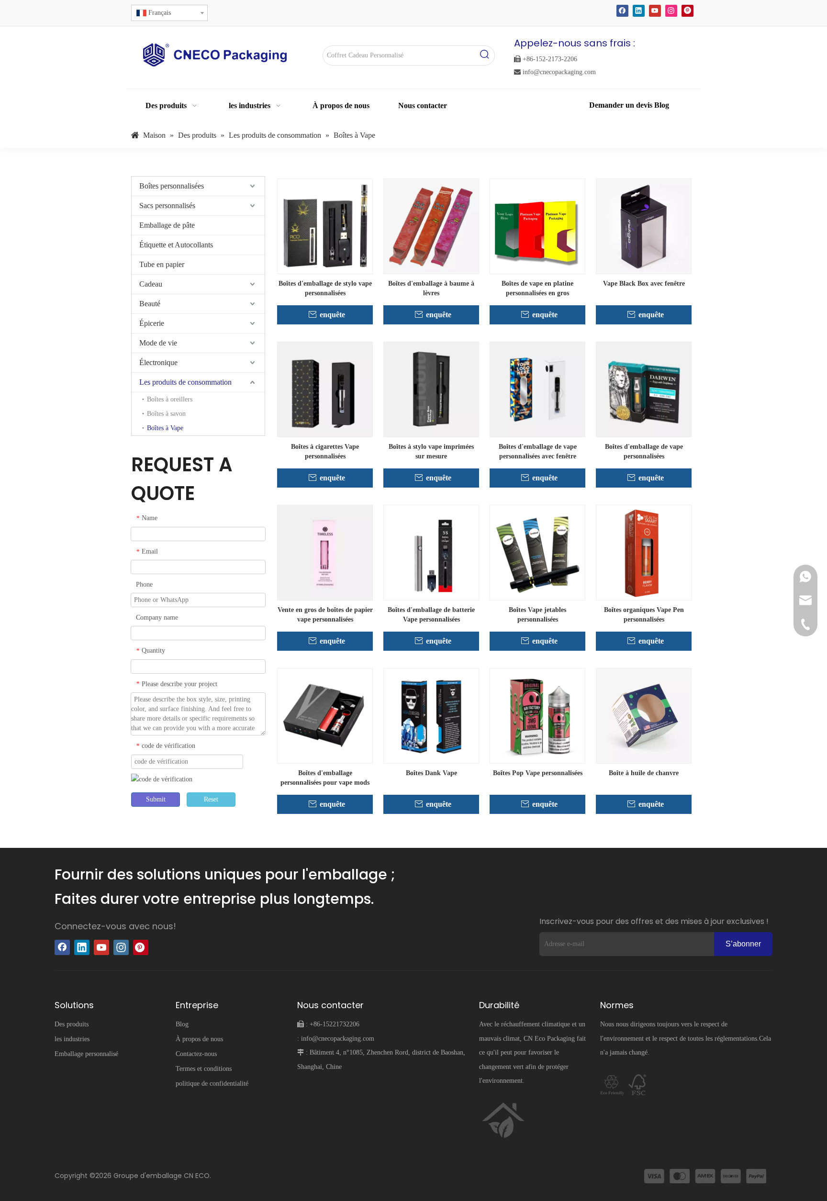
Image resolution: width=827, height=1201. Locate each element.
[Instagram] (671, 11)
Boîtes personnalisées (171, 186)
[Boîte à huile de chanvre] (643, 715)
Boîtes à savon (166, 413)
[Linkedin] (639, 11)
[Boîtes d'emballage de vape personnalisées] (643, 388)
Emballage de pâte (167, 225)
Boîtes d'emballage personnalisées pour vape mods (324, 777)
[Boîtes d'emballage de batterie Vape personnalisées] (431, 552)
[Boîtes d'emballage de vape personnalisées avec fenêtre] (537, 388)
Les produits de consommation (185, 382)
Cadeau (150, 284)
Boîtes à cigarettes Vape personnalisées (325, 451)
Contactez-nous (196, 1053)
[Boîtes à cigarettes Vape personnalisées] (325, 388)
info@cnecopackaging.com (555, 72)
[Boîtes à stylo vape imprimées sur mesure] (431, 388)
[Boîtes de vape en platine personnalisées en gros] (537, 225)
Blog (661, 105)
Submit (156, 799)
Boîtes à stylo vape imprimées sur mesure (431, 451)
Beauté (149, 304)
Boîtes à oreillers (169, 399)
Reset (211, 799)
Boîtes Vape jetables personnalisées (537, 614)
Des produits (72, 1024)
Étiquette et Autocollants (176, 245)
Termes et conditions (204, 1068)
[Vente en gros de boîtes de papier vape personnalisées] (325, 552)
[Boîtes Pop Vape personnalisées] (537, 715)
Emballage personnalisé (86, 1053)
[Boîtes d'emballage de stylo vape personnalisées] (325, 225)
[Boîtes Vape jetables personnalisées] (537, 552)
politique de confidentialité (212, 1083)
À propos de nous (199, 1039)
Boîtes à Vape (165, 428)
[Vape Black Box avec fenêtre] (643, 225)
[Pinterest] (687, 11)
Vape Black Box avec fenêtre (644, 283)
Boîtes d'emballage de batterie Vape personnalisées (431, 614)
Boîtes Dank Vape (431, 773)
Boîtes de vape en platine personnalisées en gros (537, 288)
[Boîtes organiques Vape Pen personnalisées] (643, 552)
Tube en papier (161, 264)
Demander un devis (621, 105)
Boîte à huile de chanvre (644, 773)
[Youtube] (655, 11)
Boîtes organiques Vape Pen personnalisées (644, 614)
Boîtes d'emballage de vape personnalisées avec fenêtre (538, 451)
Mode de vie (158, 343)
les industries (72, 1039)
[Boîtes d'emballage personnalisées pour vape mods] (325, 715)
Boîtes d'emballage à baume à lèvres (431, 288)
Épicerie (151, 323)
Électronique (158, 362)
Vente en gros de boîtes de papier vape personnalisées (325, 614)
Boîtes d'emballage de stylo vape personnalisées (325, 288)
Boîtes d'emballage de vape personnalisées (644, 451)
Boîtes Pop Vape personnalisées (537, 773)
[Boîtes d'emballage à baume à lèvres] (431, 225)
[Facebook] (622, 11)
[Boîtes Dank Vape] (431, 715)
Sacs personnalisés (167, 205)
